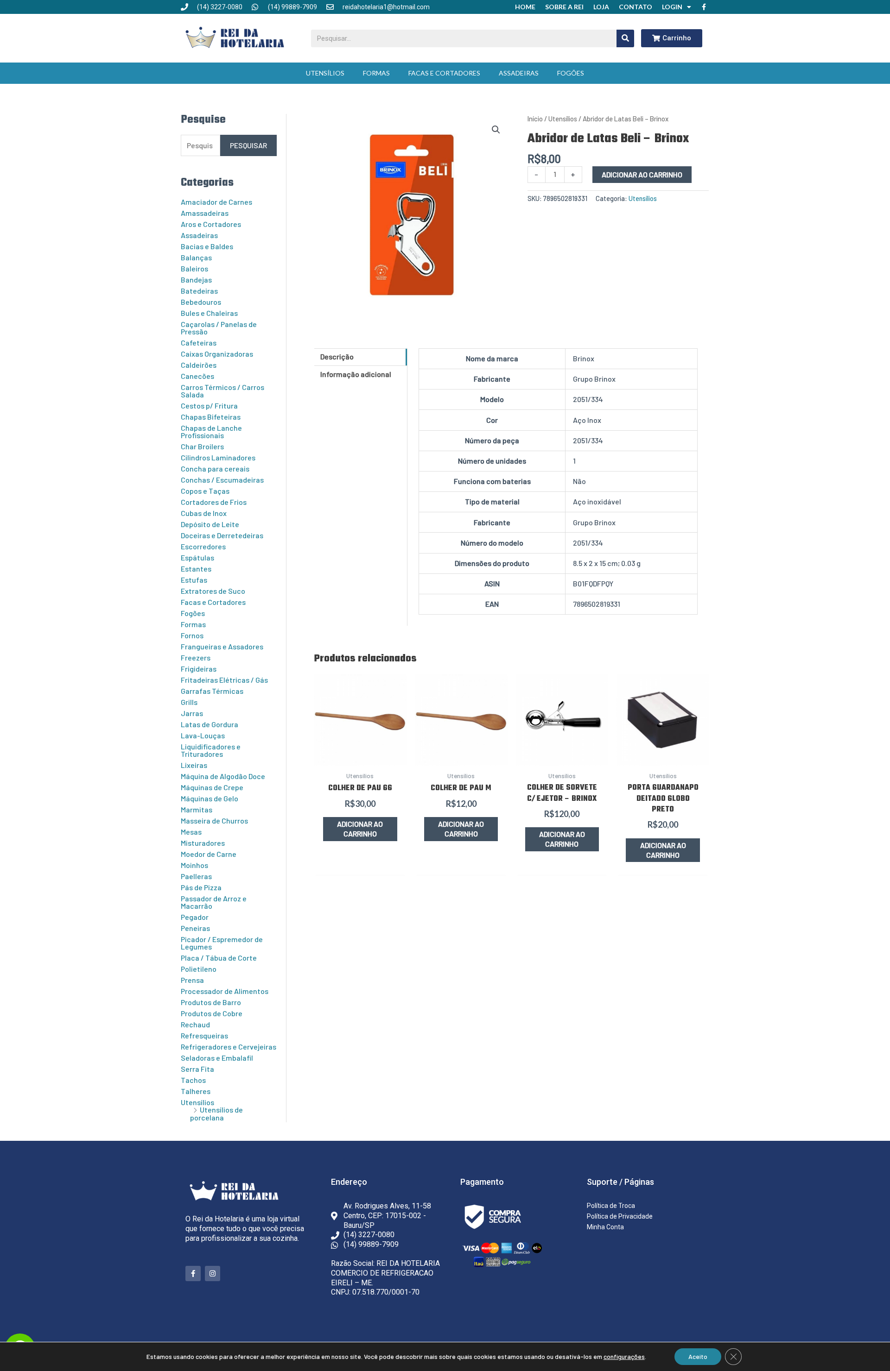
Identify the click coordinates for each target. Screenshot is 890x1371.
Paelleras (196, 876)
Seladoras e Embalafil (217, 1057)
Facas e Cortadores (444, 73)
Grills (189, 702)
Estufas (194, 579)
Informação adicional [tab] (355, 374)
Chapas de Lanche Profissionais (211, 431)
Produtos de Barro (211, 1002)
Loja (601, 7)
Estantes (196, 568)
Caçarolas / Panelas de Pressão (219, 328)
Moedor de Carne (208, 853)
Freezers (195, 657)
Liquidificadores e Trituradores (211, 750)
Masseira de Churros (214, 820)
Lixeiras (194, 765)
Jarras (192, 713)
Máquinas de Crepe (212, 787)
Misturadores (203, 842)
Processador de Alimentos (224, 991)
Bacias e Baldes (207, 246)
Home (525, 7)
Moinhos (194, 865)
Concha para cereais (215, 468)
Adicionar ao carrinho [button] (360, 828)
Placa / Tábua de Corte (219, 957)
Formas (376, 73)
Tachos (193, 1079)
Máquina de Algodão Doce (223, 776)
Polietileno (198, 968)
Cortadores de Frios (214, 501)
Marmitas (196, 809)
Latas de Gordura (209, 724)
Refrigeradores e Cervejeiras (228, 1046)
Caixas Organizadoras (217, 353)
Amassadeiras (205, 212)
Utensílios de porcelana (216, 1113)
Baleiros (194, 268)
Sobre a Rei (564, 7)
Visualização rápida (360, 755)
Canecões (197, 375)
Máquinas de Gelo (209, 798)
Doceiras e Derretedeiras (222, 535)
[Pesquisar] (625, 38)
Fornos (192, 635)
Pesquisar (248, 145)
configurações (624, 1356)
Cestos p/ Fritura (209, 405)
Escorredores (203, 546)
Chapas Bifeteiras (211, 416)
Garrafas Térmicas (212, 690)
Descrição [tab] (337, 356)
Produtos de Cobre (211, 1013)
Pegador (195, 916)
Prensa (192, 979)
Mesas (191, 831)
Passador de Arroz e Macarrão (214, 902)
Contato (635, 7)
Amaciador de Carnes (216, 201)
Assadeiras (519, 73)
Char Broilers (202, 446)
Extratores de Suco (213, 590)
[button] (496, 129)
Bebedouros (201, 301)
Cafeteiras (198, 342)
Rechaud (195, 1024)
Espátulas (197, 557)
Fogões (570, 73)
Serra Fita (197, 1068)
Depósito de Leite (210, 524)
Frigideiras (198, 668)
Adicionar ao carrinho (642, 174)
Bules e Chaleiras (209, 312)
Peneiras (195, 928)
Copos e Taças (205, 490)
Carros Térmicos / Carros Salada (222, 391)
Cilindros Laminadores (218, 457)
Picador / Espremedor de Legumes (222, 943)
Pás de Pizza (201, 887)
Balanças (196, 257)
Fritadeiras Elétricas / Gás (224, 679)
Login (672, 7)
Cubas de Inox (204, 513)
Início (535, 118)
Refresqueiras (204, 1035)
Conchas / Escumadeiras (222, 479)
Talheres (195, 1091)
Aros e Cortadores (211, 224)
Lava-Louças (203, 735)
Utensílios (325, 73)
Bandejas (196, 279)
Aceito (697, 1356)
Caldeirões (198, 364)
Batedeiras (199, 290)
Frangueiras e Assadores (222, 646)
